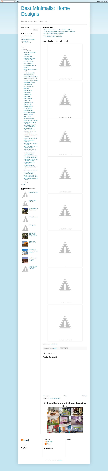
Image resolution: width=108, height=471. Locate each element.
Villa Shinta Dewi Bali (27, 36)
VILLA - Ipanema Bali (28, 86)
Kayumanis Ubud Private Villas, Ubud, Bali (29, 59)
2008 (24, 184)
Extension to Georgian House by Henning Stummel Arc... (30, 157)
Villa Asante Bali (27, 92)
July (25, 182)
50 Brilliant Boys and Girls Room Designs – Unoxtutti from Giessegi (59, 31)
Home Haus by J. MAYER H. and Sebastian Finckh (30, 126)
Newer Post (46, 395)
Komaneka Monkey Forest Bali (31, 76)
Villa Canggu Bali (28, 98)
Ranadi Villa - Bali (26, 43)
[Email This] (61, 348)
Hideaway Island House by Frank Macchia (30, 132)
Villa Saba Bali (27, 100)
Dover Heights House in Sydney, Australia (29, 172)
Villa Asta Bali (27, 96)
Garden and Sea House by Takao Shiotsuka (30, 150)
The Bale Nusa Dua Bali (29, 72)
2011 (24, 49)
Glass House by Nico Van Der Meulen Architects (30, 147)
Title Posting (54, 344)
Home (65, 395)
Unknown (49, 443)
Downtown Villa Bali (28, 114)
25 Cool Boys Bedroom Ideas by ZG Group (54, 33)
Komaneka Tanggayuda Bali (30, 78)
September (26, 50)
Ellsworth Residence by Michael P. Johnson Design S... (30, 167)
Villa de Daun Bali (28, 84)
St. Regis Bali (25, 41)
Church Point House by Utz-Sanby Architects (33, 234)
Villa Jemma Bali (27, 94)
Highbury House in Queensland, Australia (29, 129)
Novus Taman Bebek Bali (29, 82)
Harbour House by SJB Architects (29, 141)
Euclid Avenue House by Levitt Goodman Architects (31, 160)
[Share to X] (64, 348)
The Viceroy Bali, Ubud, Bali (30, 65)
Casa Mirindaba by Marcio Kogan (33, 209)
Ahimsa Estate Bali (28, 90)
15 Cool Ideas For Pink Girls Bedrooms (53, 36)
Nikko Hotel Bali (27, 116)
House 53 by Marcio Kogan (28, 39)
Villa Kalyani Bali (27, 104)
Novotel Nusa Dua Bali (29, 118)
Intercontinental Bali (28, 110)
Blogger (60, 460)
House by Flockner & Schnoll (30, 138)
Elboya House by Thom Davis (30, 170)
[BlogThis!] (62, 348)
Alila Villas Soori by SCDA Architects (33, 259)
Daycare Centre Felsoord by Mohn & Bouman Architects (30, 176)
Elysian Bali (26, 67)
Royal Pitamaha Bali (28, 63)
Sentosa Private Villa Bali (29, 112)
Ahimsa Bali (26, 88)
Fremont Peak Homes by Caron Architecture (29, 153)
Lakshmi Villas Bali (28, 108)
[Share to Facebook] (65, 348)
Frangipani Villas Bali (28, 74)
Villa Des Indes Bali (28, 106)
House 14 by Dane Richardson (31, 120)
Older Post (84, 395)
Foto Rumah (49, 441)
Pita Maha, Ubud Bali (28, 61)
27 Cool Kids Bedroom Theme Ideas (52, 35)
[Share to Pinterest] (67, 348)
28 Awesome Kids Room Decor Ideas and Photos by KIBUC (58, 29)
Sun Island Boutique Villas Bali (31, 80)
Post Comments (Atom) (54, 398)
